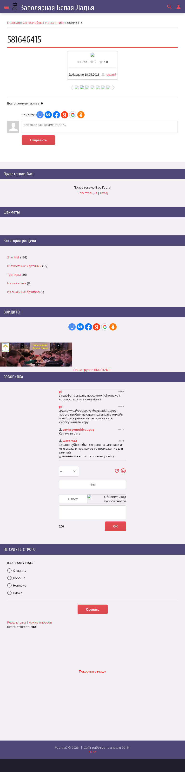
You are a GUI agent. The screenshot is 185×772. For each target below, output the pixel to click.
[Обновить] (117, 472)
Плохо (17, 593)
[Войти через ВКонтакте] (48, 114)
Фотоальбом (32, 22)
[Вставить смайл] (123, 472)
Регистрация (87, 193)
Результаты (16, 622)
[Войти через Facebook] (56, 114)
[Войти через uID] (40, 114)
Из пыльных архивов (23, 292)
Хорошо (19, 578)
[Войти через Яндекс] (64, 114)
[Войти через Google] (72, 114)
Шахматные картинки (24, 266)
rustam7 (111, 74)
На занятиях (54, 22)
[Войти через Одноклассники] (81, 114)
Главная (13, 22)
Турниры (14, 274)
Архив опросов (40, 622)
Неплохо (19, 585)
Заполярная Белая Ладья (56, 7)
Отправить (38, 140)
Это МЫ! (13, 257)
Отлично (19, 570)
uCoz (92, 752)
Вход (104, 193)
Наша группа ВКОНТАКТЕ (92, 370)
